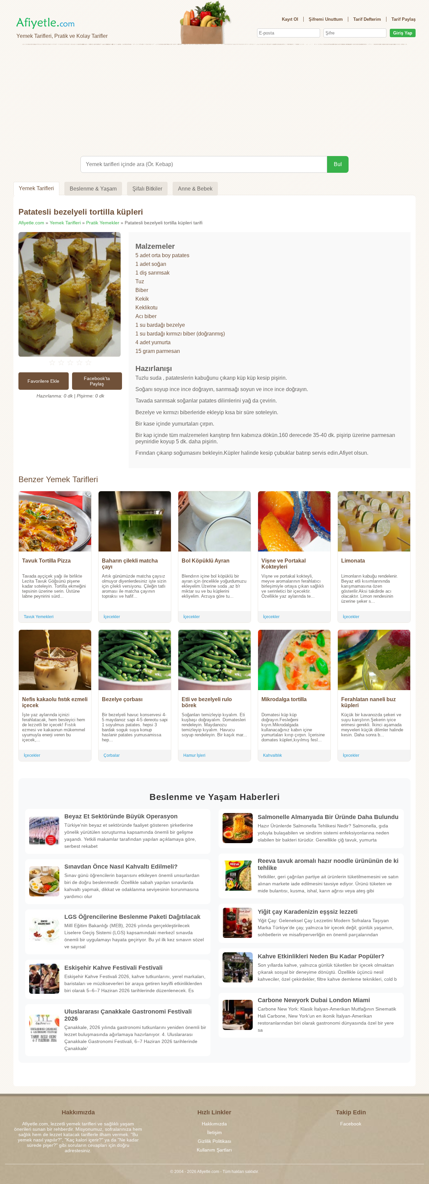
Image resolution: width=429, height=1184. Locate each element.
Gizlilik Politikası (214, 1141)
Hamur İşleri (194, 755)
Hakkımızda (214, 1123)
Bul (338, 164)
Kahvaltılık (272, 755)
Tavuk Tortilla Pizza (46, 561)
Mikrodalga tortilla (284, 699)
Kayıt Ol (290, 19)
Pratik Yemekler (102, 222)
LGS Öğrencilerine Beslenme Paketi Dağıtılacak (132, 916)
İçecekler (112, 616)
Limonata (353, 561)
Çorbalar (112, 755)
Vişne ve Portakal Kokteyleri (283, 564)
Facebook (350, 1123)
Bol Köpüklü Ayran (206, 561)
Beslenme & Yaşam (93, 189)
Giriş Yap (402, 32)
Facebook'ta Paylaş (97, 381)
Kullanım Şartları (214, 1150)
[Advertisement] (214, 99)
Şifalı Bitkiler (147, 189)
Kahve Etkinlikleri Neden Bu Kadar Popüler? (321, 956)
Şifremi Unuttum (326, 19)
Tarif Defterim (367, 19)
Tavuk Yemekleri (39, 616)
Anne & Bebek (195, 189)
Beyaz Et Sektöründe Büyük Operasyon (121, 816)
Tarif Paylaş (403, 19)
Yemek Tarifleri (36, 188)
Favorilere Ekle (43, 381)
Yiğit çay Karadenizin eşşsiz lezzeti (308, 911)
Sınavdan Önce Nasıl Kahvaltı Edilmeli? (121, 866)
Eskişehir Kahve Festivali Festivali (113, 967)
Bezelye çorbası (122, 699)
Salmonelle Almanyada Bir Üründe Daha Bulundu (328, 817)
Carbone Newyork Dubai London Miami (314, 1000)
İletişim (214, 1132)
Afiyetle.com (31, 222)
